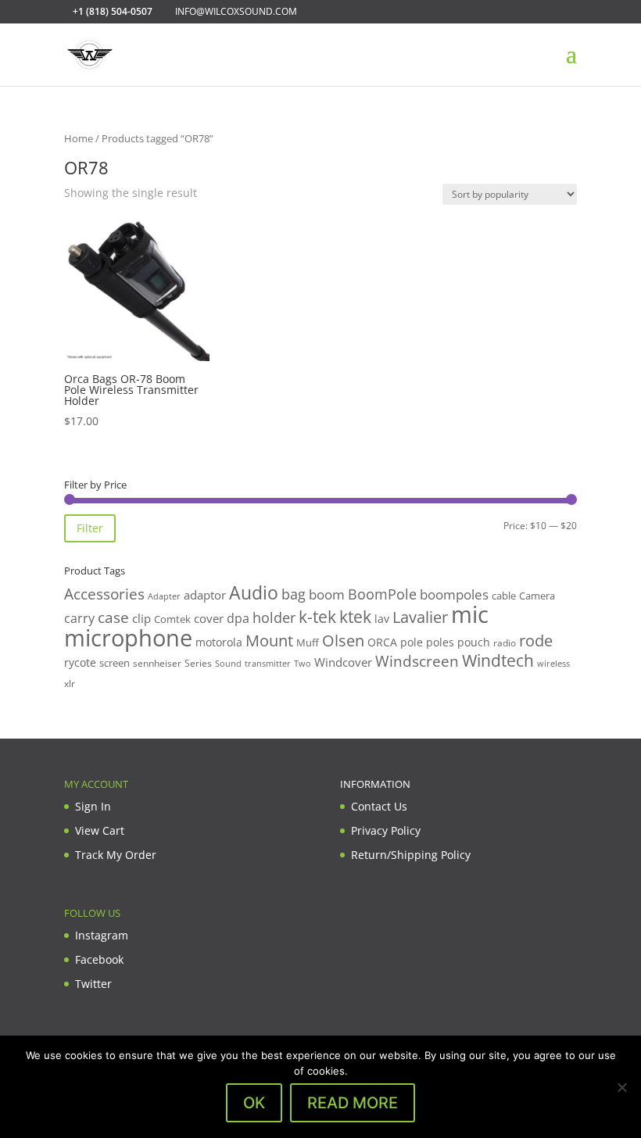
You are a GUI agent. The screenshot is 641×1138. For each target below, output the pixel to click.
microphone (128, 637)
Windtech (498, 660)
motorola (218, 642)
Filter (90, 528)
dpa (238, 618)
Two (302, 663)
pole (411, 642)
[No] (621, 1087)
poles (440, 642)
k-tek (317, 617)
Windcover (343, 662)
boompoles (454, 594)
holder (273, 617)
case (113, 617)
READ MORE (352, 1102)
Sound (228, 663)
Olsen (343, 640)
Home (78, 138)
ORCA (382, 642)
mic (470, 614)
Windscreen (417, 661)
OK (254, 1102)
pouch (473, 642)
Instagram (101, 935)
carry (79, 618)
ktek (355, 617)
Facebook (99, 959)
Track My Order (115, 854)
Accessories (104, 593)
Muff (307, 642)
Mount (269, 640)
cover (209, 618)
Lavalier (420, 617)
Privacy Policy (386, 830)
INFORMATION (375, 784)
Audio (253, 592)
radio (504, 643)
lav (381, 618)
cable (504, 596)
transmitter (268, 663)
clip (141, 618)
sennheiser (157, 663)
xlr (69, 683)
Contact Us (379, 806)
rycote (80, 662)
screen (114, 663)
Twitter (93, 983)
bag (293, 594)
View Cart (99, 830)
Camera (537, 596)
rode (536, 640)
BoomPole (382, 593)
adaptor (205, 595)
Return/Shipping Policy (411, 854)
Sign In (93, 806)
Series (198, 663)
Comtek (172, 619)
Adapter (164, 596)
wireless (553, 663)
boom (327, 594)
